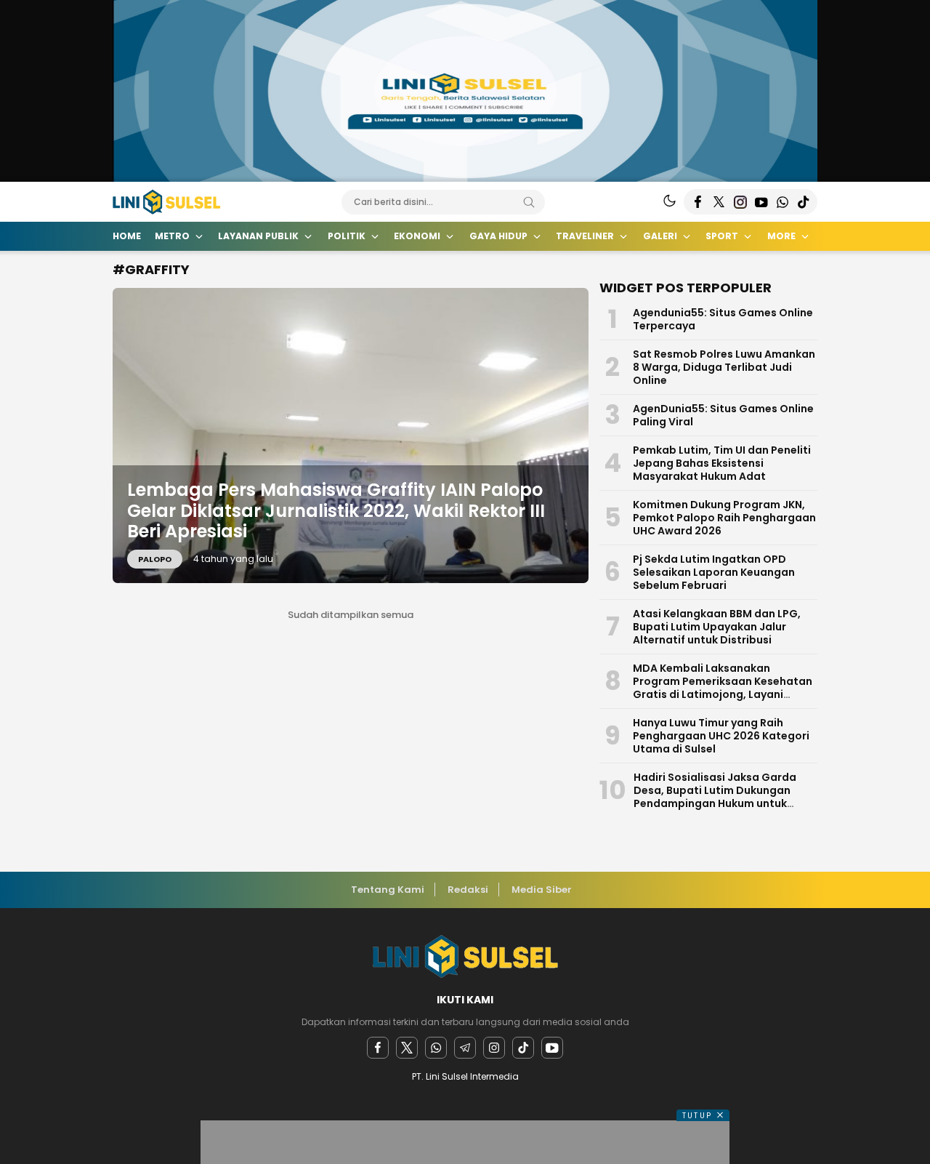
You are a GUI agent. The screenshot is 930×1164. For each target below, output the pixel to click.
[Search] (529, 202)
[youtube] (552, 1048)
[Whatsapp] (436, 1048)
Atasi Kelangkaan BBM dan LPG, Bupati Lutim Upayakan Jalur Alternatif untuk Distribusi (717, 626)
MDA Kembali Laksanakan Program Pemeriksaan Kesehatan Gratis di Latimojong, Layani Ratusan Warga (722, 688)
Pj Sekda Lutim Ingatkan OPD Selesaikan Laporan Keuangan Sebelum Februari (714, 572)
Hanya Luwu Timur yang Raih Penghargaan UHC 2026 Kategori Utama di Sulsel (721, 735)
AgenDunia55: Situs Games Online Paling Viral (723, 415)
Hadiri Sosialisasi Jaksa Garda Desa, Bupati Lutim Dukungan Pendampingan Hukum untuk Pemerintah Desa (715, 797)
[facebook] (378, 1048)
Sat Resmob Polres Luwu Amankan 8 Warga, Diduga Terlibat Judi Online (724, 367)
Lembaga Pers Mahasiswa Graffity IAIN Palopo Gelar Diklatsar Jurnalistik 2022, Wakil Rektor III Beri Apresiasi (336, 511)
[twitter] (407, 1048)
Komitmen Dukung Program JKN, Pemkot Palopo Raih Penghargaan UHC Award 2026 (724, 517)
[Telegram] (465, 1048)
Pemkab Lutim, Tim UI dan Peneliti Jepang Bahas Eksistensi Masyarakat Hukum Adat (722, 463)
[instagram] (494, 1048)
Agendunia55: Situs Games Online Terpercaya (723, 319)
